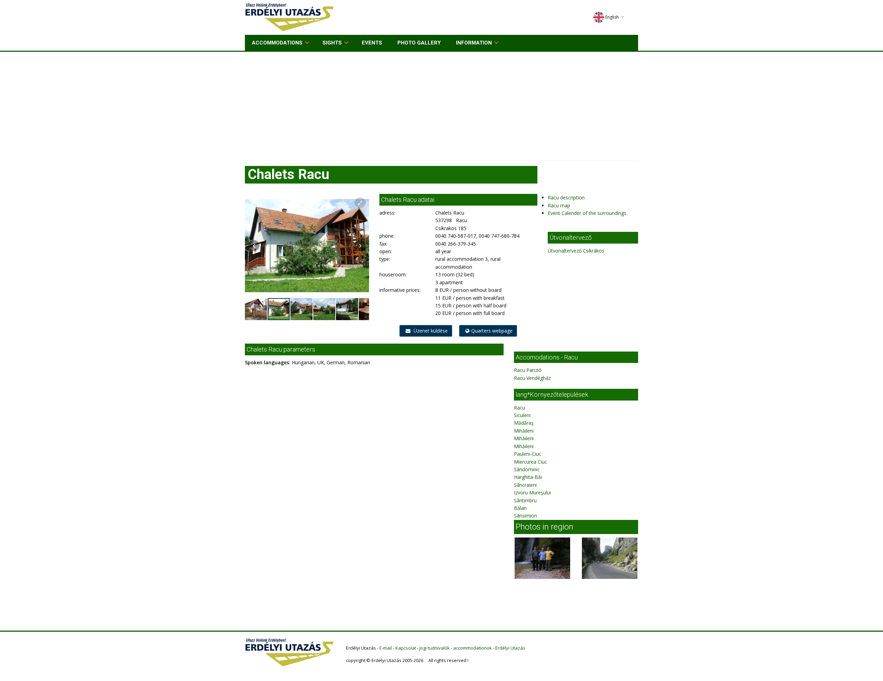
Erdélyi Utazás (510, 648)
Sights (332, 43)
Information (474, 43)
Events (372, 43)
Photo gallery (419, 43)
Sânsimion (525, 515)
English (612, 17)
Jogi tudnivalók (434, 648)
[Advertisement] (441, 103)
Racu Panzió (528, 370)
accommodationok (472, 648)
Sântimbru (525, 500)
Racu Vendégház (532, 378)
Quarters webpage (492, 330)
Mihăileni (524, 430)
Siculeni (522, 415)
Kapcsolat (405, 648)
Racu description (566, 197)
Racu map (559, 205)
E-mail (385, 648)
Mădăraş (524, 423)
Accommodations (277, 43)
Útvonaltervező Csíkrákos (576, 250)
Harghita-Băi (528, 477)
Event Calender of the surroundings (587, 213)
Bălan (520, 508)
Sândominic (527, 469)
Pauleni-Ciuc (527, 454)
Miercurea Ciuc (530, 461)
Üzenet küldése (430, 330)
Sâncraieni (525, 485)
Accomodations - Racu (547, 357)
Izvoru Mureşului (532, 492)
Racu (519, 407)
